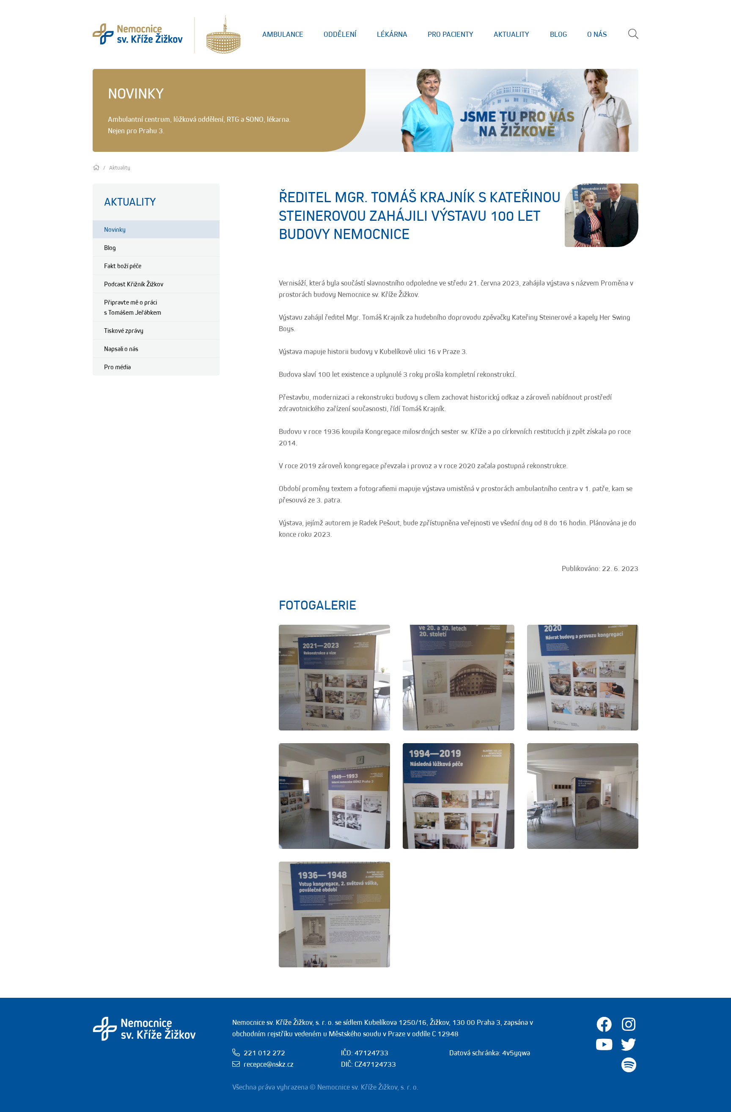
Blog (558, 34)
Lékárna (392, 34)
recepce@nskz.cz (269, 1064)
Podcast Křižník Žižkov (133, 284)
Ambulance (282, 34)
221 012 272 (264, 1053)
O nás (597, 34)
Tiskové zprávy (123, 330)
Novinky (115, 229)
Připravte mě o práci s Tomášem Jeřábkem (132, 307)
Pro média (117, 367)
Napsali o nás (121, 348)
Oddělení (340, 34)
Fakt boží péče (122, 265)
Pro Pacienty (450, 34)
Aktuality (511, 34)
